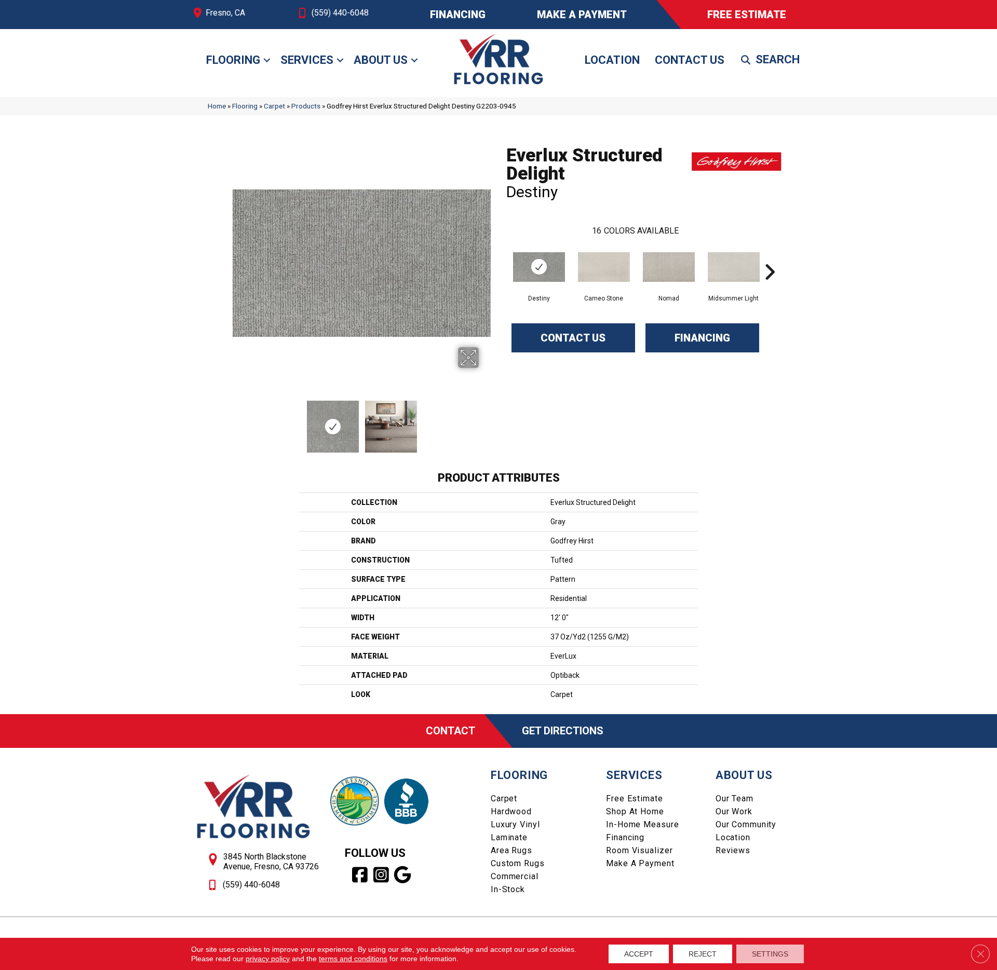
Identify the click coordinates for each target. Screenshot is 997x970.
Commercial (514, 876)
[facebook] (360, 875)
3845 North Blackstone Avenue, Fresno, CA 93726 (271, 861)
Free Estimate (634, 798)
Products (305, 106)
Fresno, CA (225, 13)
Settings (770, 954)
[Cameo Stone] (603, 267)
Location (612, 59)
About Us (381, 59)
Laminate (509, 837)
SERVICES (634, 775)
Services (306, 59)
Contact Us (689, 59)
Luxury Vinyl (515, 824)
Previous (238, 421)
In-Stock (508, 889)
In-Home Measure (642, 824)
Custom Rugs (518, 863)
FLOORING (519, 775)
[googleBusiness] (403, 875)
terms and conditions (353, 958)
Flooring (233, 59)
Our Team (734, 798)
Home (217, 106)
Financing (702, 338)
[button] (267, 60)
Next (485, 421)
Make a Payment (640, 863)
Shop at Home (635, 811)
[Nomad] (668, 267)
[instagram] (381, 875)
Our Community (746, 824)
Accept (638, 954)
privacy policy (268, 958)
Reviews (733, 850)
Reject (703, 954)
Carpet (274, 106)
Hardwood (511, 811)
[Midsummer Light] (733, 267)
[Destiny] (539, 267)
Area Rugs (511, 850)
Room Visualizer (639, 850)
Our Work (734, 811)
